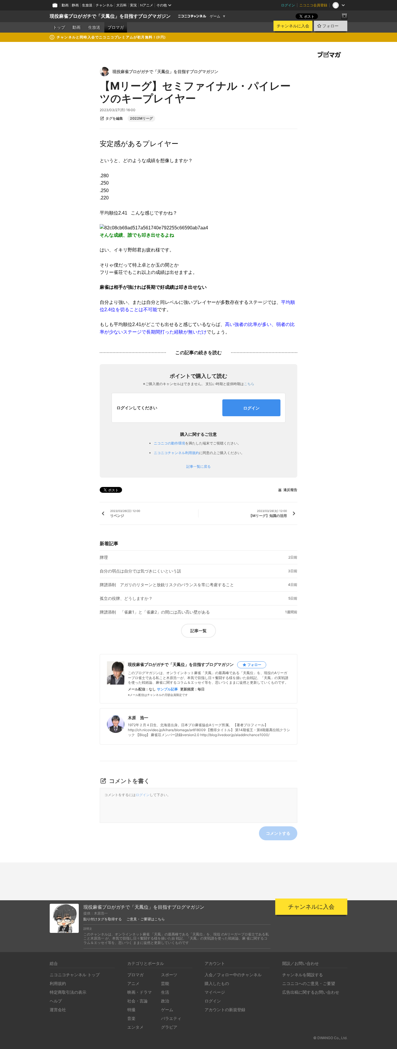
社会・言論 (137, 1000)
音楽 (131, 1018)
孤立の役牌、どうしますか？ (126, 598)
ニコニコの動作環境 (169, 443)
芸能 (165, 983)
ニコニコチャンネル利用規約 (176, 453)
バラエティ (171, 1018)
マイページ (215, 992)
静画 (75, 5)
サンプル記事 (167, 689)
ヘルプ (56, 1000)
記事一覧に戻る (198, 466)
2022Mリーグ (141, 118)
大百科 (121, 5)
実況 (133, 5)
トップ (59, 27)
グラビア (169, 1027)
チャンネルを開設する (302, 974)
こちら (249, 384)
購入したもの (217, 983)
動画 (65, 5)
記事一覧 (198, 630)
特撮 (131, 1009)
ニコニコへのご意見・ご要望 (308, 983)
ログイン (288, 5)
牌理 (104, 557)
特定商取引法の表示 (68, 992)
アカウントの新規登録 (225, 1009)
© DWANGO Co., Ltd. (330, 1038)
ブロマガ (116, 27)
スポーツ (169, 974)
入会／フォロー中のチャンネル (233, 974)
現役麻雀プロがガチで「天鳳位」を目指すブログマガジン (110, 16)
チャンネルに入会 (293, 26)
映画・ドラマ (139, 992)
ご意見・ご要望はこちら (145, 919)
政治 (165, 1000)
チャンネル (104, 5)
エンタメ (135, 1027)
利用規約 (58, 983)
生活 (165, 992)
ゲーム (215, 16)
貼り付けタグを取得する (102, 919)
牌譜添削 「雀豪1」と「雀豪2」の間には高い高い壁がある (155, 612)
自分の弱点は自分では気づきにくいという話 (140, 571)
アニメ (133, 983)
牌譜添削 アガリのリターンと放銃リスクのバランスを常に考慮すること (167, 585)
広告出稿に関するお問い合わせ (310, 992)
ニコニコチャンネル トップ (75, 974)
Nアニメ (146, 5)
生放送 (87, 5)
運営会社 (58, 1009)
